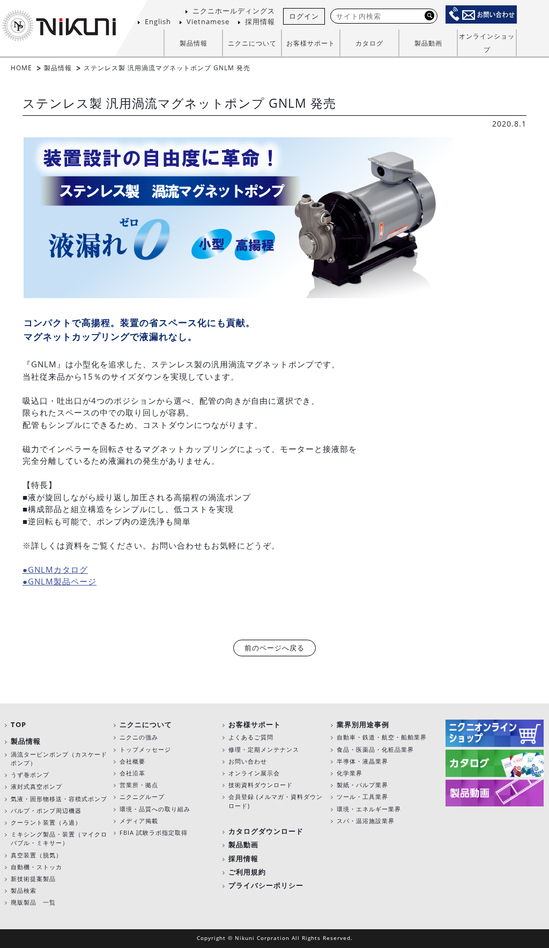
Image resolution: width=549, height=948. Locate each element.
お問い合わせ (247, 761)
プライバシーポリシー (265, 885)
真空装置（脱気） (36, 855)
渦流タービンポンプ (40, 754)
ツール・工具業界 (362, 797)
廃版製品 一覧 (33, 902)
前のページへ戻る (274, 648)
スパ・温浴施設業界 (366, 821)
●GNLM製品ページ (60, 581)
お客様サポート (254, 724)
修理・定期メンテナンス (263, 749)
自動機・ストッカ (36, 867)
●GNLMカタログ (55, 569)
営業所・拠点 (139, 785)
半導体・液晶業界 (362, 761)
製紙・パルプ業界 (362, 785)
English (158, 21)
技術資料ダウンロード (260, 785)
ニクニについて (146, 724)
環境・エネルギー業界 (369, 809)
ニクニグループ (142, 797)
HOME (21, 67)
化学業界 (349, 773)
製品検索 (23, 890)
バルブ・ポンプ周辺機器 (46, 810)
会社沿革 (132, 773)
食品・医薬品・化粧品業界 (375, 749)
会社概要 (132, 761)
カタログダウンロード (265, 831)
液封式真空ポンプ (36, 786)
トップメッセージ (145, 749)
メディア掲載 (139, 821)
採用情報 (260, 21)
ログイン (304, 16)
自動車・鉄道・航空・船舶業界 (382, 737)
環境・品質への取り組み (155, 809)
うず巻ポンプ (30, 775)
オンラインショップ (487, 43)
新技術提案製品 (33, 879)
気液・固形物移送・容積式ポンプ (59, 799)
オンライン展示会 (254, 773)
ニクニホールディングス (233, 11)
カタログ (369, 43)
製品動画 (428, 43)
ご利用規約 (247, 872)
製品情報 (58, 67)
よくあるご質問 (250, 737)
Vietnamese (208, 21)
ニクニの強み (139, 737)
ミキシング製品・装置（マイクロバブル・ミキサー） (59, 838)
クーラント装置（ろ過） (46, 822)
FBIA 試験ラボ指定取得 (154, 832)
